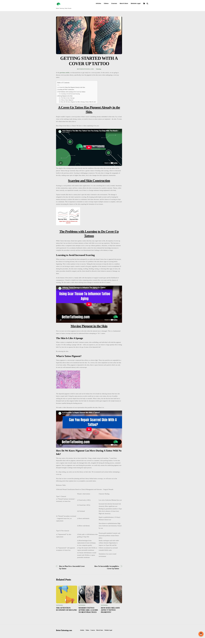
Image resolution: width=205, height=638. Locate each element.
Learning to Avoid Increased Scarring (70, 93)
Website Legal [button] (108, 630)
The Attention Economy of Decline (66, 609)
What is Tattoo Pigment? (67, 100)
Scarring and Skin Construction (66, 89)
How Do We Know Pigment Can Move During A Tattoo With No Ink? (78, 102)
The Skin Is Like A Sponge (68, 98)
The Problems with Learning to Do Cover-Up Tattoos (71, 92)
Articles (98, 3)
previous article (64, 72)
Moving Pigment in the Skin (65, 96)
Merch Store (124, 3)
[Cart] (144, 3)
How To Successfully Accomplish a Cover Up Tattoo (106, 567)
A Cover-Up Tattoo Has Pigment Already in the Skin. (71, 87)
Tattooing (98, 69)
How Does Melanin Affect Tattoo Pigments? (110, 610)
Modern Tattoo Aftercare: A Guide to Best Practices (88, 610)
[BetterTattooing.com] (58, 5)
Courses (114, 3)
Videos (106, 3)
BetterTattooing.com (85, 69)
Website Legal (135, 3)
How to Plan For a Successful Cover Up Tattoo (72, 567)
